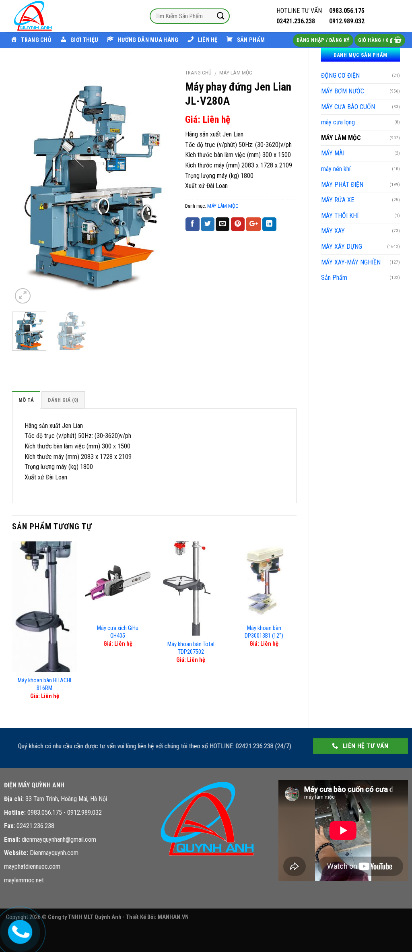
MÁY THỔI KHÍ (339, 215)
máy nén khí (335, 169)
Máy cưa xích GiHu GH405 (117, 632)
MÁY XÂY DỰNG (341, 246)
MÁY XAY (333, 231)
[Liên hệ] (19, 930)
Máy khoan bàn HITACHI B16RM (44, 684)
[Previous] (25, 185)
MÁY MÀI (332, 153)
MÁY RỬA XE (337, 200)
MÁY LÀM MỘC (341, 138)
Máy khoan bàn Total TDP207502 (190, 648)
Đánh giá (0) (63, 400)
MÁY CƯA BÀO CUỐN (348, 107)
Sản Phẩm (334, 277)
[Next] (159, 185)
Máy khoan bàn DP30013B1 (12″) (264, 632)
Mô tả (26, 400)
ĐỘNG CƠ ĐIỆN (340, 75)
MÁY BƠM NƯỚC (342, 91)
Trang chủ (198, 72)
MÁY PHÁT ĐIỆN (342, 184)
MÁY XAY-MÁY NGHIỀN (351, 262)
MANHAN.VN (173, 917)
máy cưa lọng (338, 122)
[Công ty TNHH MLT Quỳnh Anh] (46, 16)
